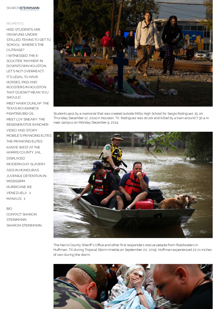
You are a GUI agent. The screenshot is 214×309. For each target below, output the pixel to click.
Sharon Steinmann (24, 225)
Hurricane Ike (19, 187)
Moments (15, 23)
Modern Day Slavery (26, 164)
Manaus (14, 199)
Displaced (16, 158)
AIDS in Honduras (23, 170)
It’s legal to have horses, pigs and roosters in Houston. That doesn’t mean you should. (28, 87)
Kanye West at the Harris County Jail (24, 149)
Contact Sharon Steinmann (22, 217)
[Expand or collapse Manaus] (24, 199)
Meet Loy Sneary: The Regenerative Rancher (28, 121)
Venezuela (17, 193)
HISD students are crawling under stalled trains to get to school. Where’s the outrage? (29, 39)
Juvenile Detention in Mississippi (26, 178)
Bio (9, 209)
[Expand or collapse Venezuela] (30, 193)
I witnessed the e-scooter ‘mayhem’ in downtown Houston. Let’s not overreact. (27, 63)
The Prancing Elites (24, 141)
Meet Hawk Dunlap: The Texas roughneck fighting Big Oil (28, 108)
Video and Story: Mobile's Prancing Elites (29, 132)
